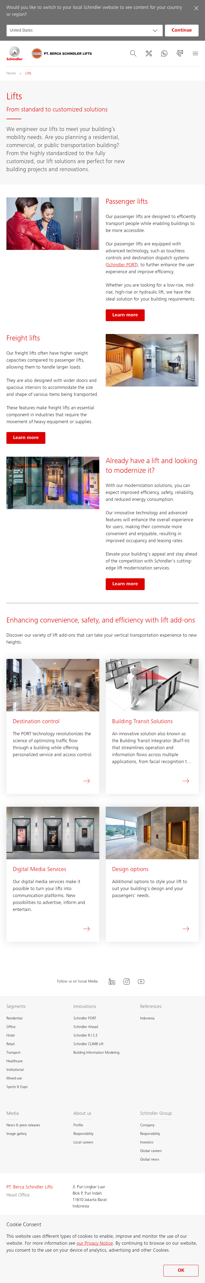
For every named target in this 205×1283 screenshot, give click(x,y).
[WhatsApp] (164, 53)
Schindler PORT (121, 265)
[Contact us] (179, 53)
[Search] (133, 53)
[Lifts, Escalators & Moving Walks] (14, 54)
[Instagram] (126, 981)
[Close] (196, 8)
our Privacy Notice (95, 1243)
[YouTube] (141, 981)
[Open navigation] (195, 53)
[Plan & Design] (148, 53)
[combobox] (84, 30)
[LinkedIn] (112, 981)
